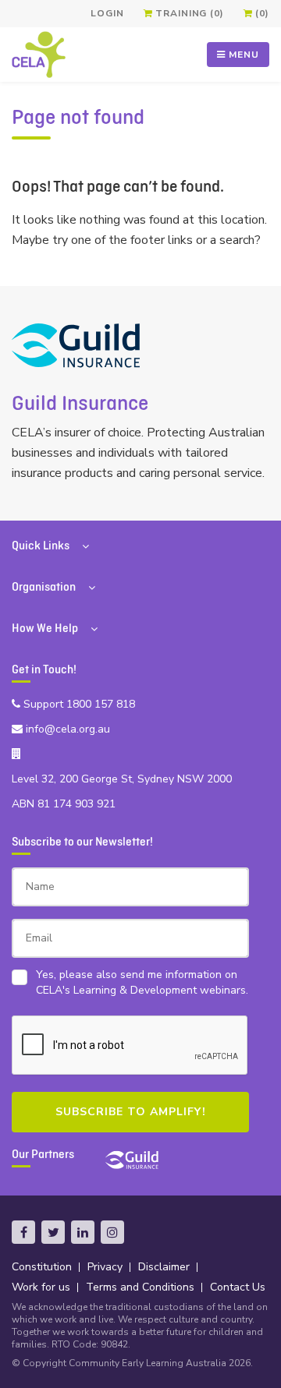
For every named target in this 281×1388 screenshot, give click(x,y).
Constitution (42, 1266)
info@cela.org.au (66, 729)
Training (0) (187, 13)
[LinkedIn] (82, 1232)
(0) (261, 13)
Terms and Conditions (140, 1287)
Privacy (105, 1266)
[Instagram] (112, 1232)
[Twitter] (53, 1232)
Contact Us (237, 1287)
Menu (242, 54)
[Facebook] (23, 1232)
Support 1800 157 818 (77, 704)
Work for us (41, 1287)
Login (107, 13)
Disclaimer (164, 1266)
